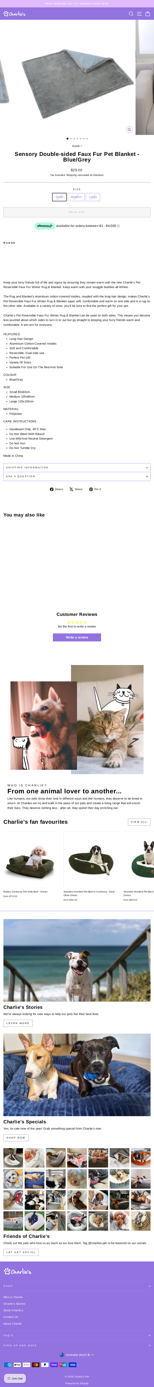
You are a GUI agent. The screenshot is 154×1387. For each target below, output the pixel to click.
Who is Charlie (13, 1297)
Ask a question (20, 476)
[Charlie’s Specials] (77, 1075)
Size (77, 189)
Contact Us (10, 1316)
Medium (76, 196)
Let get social (21, 1252)
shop (8, 1286)
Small (59, 196)
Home (76, 146)
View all (139, 822)
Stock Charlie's (13, 1310)
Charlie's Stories (14, 1303)
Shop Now (15, 1137)
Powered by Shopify (77, 1383)
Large (93, 196)
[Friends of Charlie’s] (77, 1189)
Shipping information (27, 467)
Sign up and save (20, 1345)
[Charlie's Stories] (77, 960)
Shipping (71, 175)
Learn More (18, 1023)
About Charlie (12, 1323)
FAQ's (8, 1335)
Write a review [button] (77, 637)
